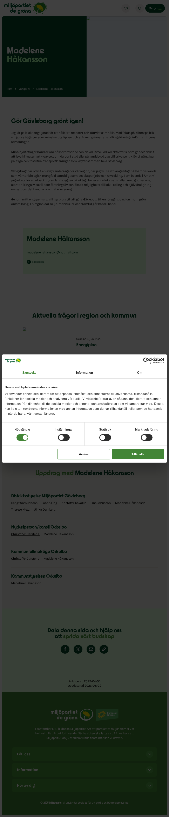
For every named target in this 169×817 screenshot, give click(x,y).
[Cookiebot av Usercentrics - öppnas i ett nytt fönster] (146, 361)
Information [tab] (84, 372)
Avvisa (83, 454)
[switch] (64, 437)
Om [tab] (139, 372)
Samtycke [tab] (29, 372)
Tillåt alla (137, 454)
